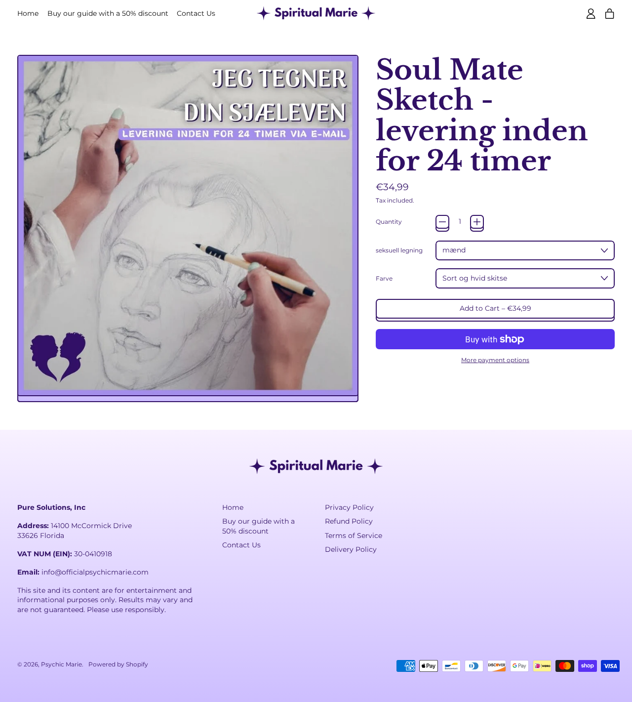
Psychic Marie (61, 664)
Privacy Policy (349, 507)
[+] (477, 222)
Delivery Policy (351, 549)
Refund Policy (349, 521)
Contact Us (196, 13)
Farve (384, 278)
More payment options (495, 360)
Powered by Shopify (118, 664)
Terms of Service (353, 535)
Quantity (389, 221)
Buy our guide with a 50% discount (107, 13)
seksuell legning (399, 250)
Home (28, 13)
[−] (442, 222)
